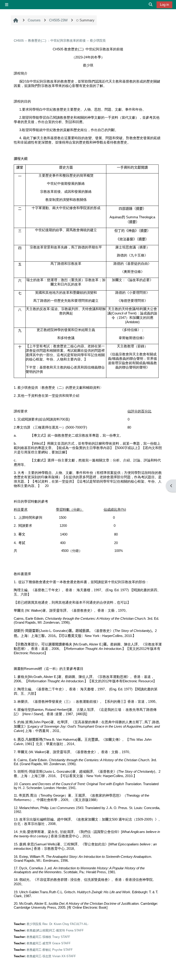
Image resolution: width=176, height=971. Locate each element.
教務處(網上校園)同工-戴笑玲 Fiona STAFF (55, 930)
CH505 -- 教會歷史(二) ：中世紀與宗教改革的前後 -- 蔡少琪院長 (60, 40)
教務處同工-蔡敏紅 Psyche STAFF (50, 949)
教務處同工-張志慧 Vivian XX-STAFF (51, 956)
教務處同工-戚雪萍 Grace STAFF (49, 943)
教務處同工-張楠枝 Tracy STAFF (48, 937)
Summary (87, 20)
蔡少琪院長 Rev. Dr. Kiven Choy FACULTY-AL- (57, 924)
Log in (164, 4)
